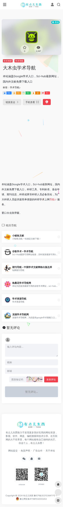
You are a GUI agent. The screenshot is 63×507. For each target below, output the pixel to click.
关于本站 (50, 450)
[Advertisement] (31, 142)
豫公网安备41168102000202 (33, 499)
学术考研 (8, 61)
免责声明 (25, 450)
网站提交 (13, 450)
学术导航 (19, 61)
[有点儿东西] (31, 4)
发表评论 (51, 379)
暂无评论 (13, 328)
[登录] (52, 5)
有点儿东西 (28, 495)
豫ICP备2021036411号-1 (45, 495)
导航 (52, 199)
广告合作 (38, 450)
